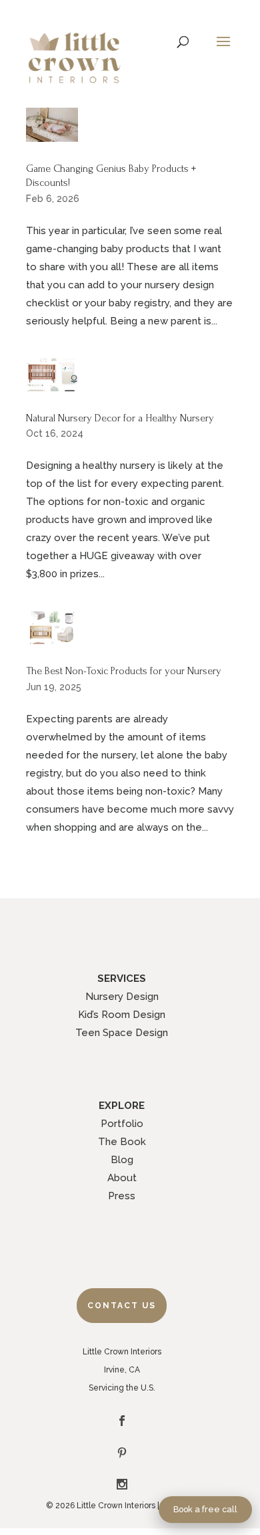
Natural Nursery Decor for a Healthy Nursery (120, 418)
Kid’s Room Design (121, 1015)
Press (121, 1196)
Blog (122, 1160)
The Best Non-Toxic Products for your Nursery (123, 671)
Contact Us (121, 1305)
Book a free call (205, 1509)
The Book (122, 1142)
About (122, 1178)
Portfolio (122, 1124)
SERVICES (121, 979)
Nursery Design (122, 997)
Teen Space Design (121, 1033)
